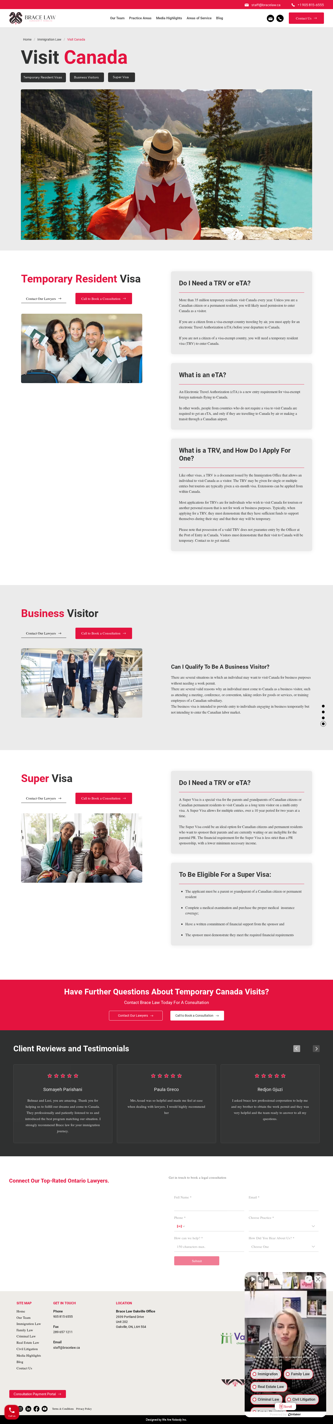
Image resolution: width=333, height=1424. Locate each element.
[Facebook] (36, 1409)
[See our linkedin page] (270, 18)
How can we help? (188, 1238)
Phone (180, 1217)
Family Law (25, 1330)
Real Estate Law (28, 1342)
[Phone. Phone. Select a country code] (181, 1226)
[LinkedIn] (28, 1409)
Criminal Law (26, 1336)
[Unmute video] (252, 1279)
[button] (140, 18)
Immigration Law (29, 1323)
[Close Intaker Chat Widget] (318, 1279)
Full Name (183, 1197)
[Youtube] (45, 1409)
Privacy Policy (84, 1408)
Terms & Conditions (63, 1408)
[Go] (296, 1048)
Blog (20, 1361)
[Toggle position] (308, 1279)
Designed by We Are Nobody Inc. (166, 1419)
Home (21, 1311)
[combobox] (284, 1226)
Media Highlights (29, 1355)
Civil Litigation (27, 1348)
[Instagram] (20, 1409)
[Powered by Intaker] (294, 1414)
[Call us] (280, 18)
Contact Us (24, 1368)
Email (254, 1197)
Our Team (24, 1317)
